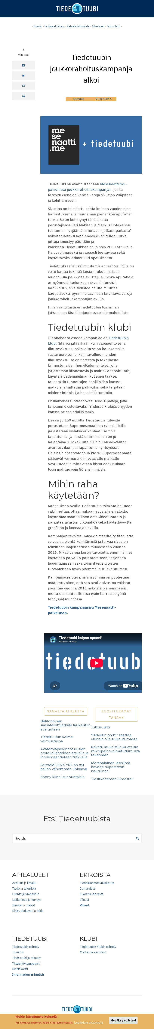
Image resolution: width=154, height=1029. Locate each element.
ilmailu (31, 883)
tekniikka (30, 888)
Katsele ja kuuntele (78, 26)
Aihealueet (98, 26)
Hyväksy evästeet (123, 1020)
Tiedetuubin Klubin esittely (98, 947)
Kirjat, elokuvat (22, 911)
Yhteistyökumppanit (26, 963)
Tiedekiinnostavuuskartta (97, 883)
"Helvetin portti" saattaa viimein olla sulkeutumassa (114, 737)
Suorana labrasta (91, 894)
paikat (30, 905)
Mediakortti (20, 969)
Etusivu (38, 26)
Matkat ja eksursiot (93, 952)
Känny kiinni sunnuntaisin (62, 777)
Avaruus (17, 883)
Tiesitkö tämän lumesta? (112, 779)
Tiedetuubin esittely (25, 947)
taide (40, 911)
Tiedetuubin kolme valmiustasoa (56, 739)
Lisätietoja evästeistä (88, 1022)
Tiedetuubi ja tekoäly (26, 958)
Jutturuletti (113, 26)
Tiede (16, 888)
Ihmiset (17, 905)
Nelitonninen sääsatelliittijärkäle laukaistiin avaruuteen (65, 725)
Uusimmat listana (55, 26)
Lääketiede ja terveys (26, 900)
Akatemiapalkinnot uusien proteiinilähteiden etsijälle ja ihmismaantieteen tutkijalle (64, 753)
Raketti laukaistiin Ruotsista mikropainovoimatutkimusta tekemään (115, 751)
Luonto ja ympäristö (25, 894)
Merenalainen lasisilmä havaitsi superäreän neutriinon (110, 767)
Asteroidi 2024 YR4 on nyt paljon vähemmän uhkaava (63, 767)
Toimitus (78, 99)
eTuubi (84, 900)
